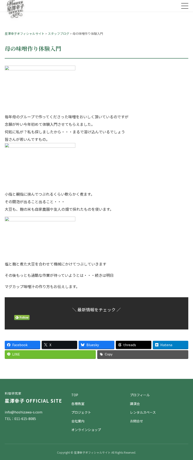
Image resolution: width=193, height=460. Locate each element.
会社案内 (77, 421)
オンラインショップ (86, 429)
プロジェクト (81, 412)
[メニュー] (184, 6)
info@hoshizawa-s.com (23, 412)
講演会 (135, 403)
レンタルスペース (143, 412)
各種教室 (77, 403)
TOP (74, 395)
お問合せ (136, 421)
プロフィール (140, 395)
